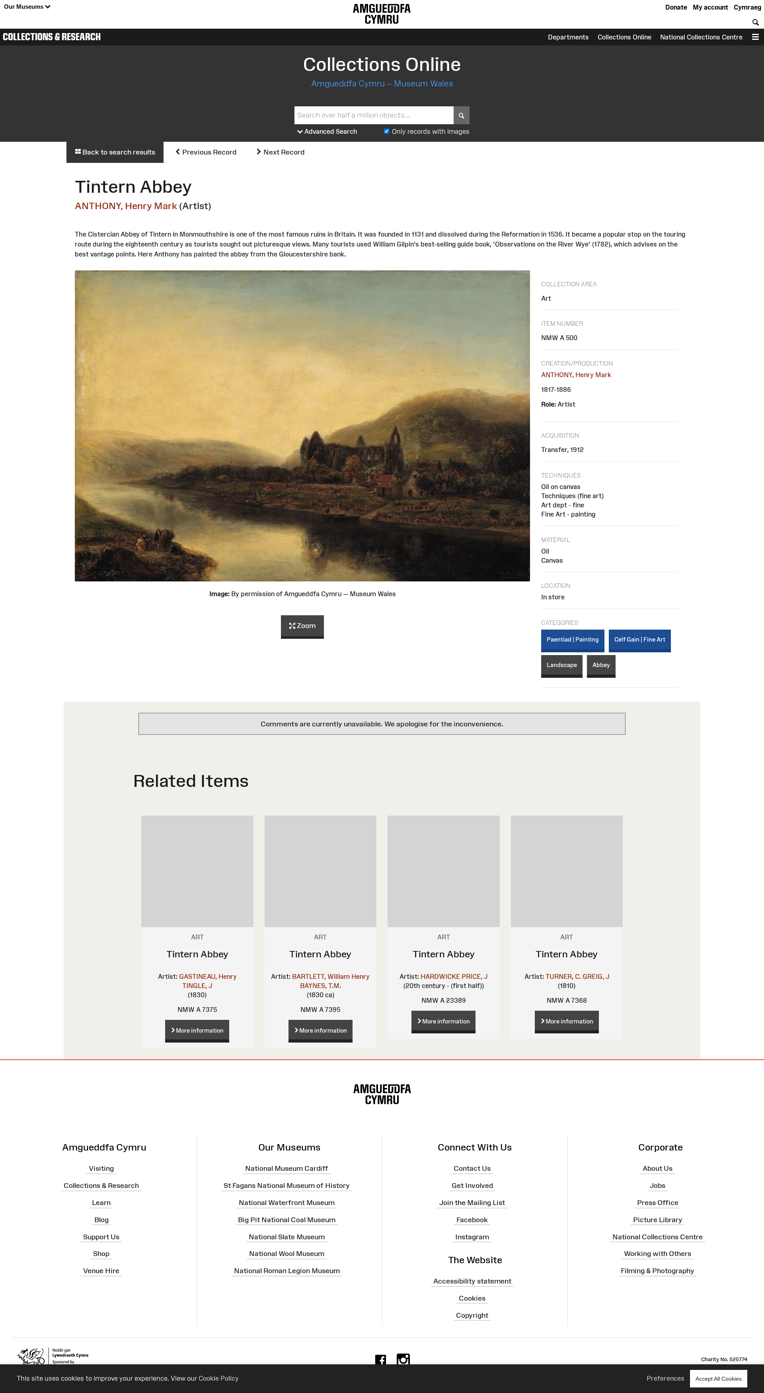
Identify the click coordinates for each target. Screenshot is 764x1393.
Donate (676, 7)
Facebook (472, 1220)
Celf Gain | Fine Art (639, 639)
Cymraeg (747, 7)
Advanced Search (330, 131)
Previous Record (208, 152)
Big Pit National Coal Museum (286, 1220)
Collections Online (624, 37)
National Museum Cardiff (286, 1168)
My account (710, 7)
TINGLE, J (197, 985)
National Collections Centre (701, 37)
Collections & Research (52, 37)
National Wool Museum (286, 1254)
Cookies (472, 1298)
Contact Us (472, 1168)
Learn (101, 1203)
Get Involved (472, 1186)
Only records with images (431, 131)
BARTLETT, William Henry (331, 976)
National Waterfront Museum (287, 1203)
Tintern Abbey (197, 954)
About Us (657, 1168)
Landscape (562, 664)
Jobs (657, 1186)
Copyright (472, 1315)
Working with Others (657, 1254)
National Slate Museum (287, 1236)
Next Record (283, 152)
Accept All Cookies (719, 1378)
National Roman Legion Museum (287, 1271)
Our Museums (24, 6)
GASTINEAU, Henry (208, 976)
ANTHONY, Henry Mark (126, 205)
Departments (568, 37)
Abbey (601, 664)
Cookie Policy (219, 1378)
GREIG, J (596, 976)
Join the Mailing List (472, 1203)
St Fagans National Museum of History (287, 1186)
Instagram (472, 1236)
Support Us (101, 1236)
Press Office (657, 1203)
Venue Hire (101, 1271)
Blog (101, 1220)
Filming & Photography (657, 1271)
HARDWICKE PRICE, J (454, 976)
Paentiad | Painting (573, 639)
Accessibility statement (472, 1281)
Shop (101, 1254)
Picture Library (657, 1220)
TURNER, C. (563, 976)
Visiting (101, 1168)
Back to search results (118, 152)
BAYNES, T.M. (320, 985)
